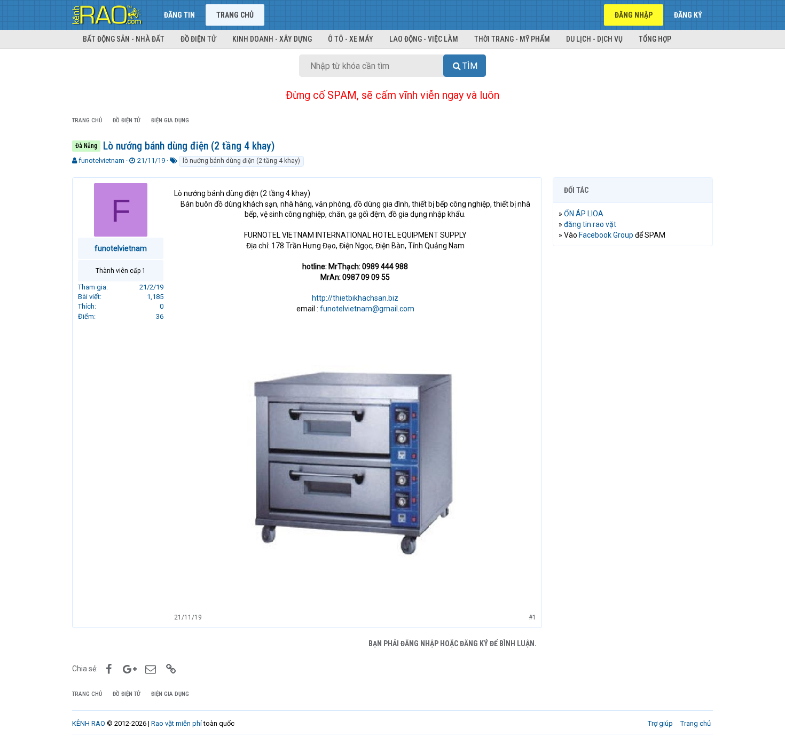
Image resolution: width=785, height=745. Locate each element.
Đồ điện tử (198, 39)
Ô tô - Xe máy (350, 39)
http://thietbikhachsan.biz (355, 298)
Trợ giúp (660, 723)
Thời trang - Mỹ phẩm (512, 39)
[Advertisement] (633, 417)
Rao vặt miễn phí (176, 723)
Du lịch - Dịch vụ (594, 39)
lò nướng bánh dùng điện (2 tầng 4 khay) (241, 160)
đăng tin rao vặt (590, 224)
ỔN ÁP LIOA (583, 213)
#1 (532, 617)
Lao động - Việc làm (423, 39)
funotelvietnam (101, 160)
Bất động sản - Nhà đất (123, 39)
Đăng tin (179, 15)
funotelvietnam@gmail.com (367, 308)
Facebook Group (606, 235)
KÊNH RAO (88, 723)
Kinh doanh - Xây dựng (272, 39)
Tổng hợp (655, 39)
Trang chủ (235, 15)
